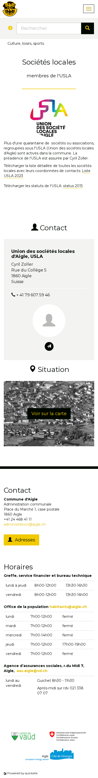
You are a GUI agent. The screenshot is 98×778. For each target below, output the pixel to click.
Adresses (23, 540)
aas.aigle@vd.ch (32, 671)
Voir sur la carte (49, 413)
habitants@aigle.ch (68, 606)
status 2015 (73, 186)
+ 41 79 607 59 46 (33, 295)
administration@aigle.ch (25, 524)
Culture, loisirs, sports (26, 43)
